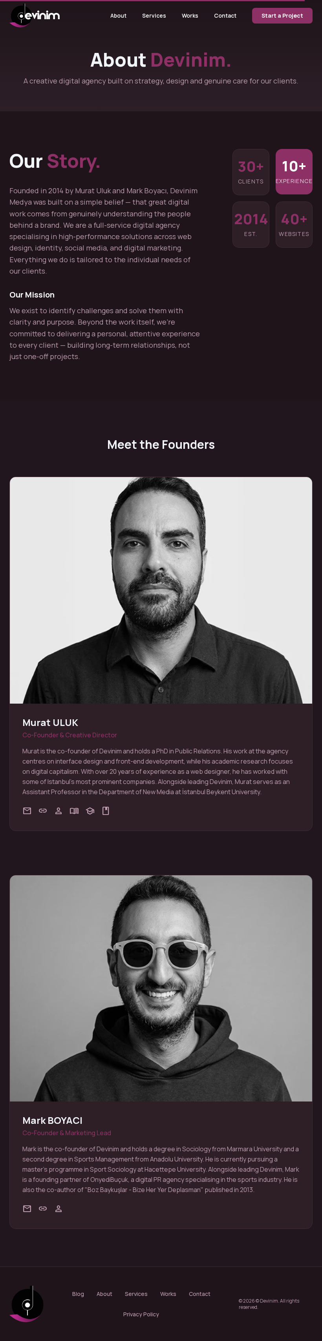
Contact (225, 15)
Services (154, 15)
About (118, 15)
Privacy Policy (141, 1314)
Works (190, 15)
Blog (78, 1293)
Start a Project (282, 15)
